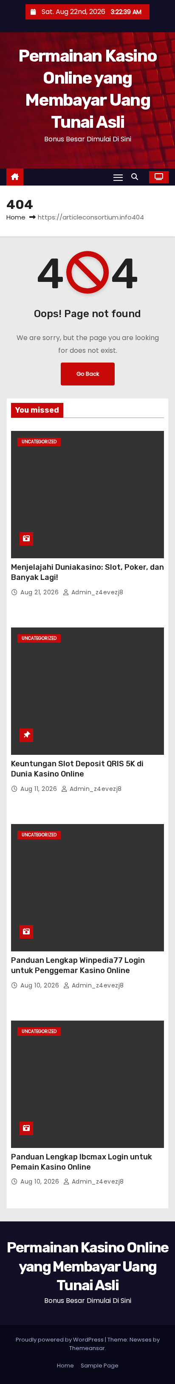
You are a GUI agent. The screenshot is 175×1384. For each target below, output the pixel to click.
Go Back (87, 373)
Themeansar (87, 1348)
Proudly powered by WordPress (60, 1340)
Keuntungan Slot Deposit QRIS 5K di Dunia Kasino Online (77, 769)
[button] (137, 177)
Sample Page (100, 1365)
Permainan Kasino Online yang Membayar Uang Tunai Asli (88, 1266)
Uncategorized (39, 442)
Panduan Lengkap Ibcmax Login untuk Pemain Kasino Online (81, 1162)
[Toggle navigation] (118, 177)
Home (15, 217)
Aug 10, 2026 (40, 985)
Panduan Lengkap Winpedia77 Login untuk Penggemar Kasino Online (78, 965)
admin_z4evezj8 (96, 592)
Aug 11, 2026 (39, 789)
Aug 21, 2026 (40, 592)
